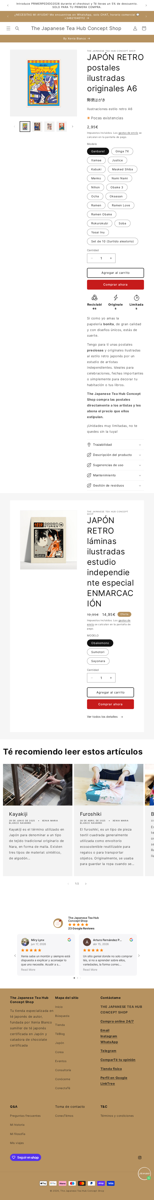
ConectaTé (62, 1088)
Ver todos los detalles (103, 716)
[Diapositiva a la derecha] (72, 126)
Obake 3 (116, 187)
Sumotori (97, 652)
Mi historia (17, 1124)
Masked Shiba (122, 169)
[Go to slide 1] (74, 978)
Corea (59, 1052)
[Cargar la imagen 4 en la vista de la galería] (62, 126)
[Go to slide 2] (77, 977)
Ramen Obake (101, 214)
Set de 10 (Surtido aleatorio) (112, 241)
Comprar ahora (115, 284)
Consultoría (63, 1070)
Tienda (60, 1024)
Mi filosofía (17, 1134)
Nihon (95, 187)
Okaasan (116, 196)
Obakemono (100, 643)
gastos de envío (128, 132)
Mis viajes (17, 1143)
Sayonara (98, 661)
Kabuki (96, 169)
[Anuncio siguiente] (146, 5)
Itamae (96, 160)
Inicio (59, 1006)
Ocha (95, 196)
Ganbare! (98, 151)
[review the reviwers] (69, 940)
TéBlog (60, 1033)
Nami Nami (120, 178)
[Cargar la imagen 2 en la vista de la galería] (37, 126)
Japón (59, 1042)
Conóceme (62, 1079)
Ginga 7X (122, 151)
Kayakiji (18, 814)
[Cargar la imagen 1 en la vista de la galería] (25, 126)
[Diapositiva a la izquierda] (14, 126)
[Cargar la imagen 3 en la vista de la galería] (49, 126)
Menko (96, 178)
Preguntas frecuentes (25, 1115)
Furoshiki (90, 814)
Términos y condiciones (117, 1115)
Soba (122, 223)
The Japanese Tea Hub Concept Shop (82, 1190)
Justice (117, 160)
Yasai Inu (98, 232)
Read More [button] (28, 969)
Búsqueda (62, 1015)
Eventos (60, 1061)
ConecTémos (64, 1115)
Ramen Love (121, 205)
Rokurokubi (99, 223)
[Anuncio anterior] (7, 5)
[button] (8, 28)
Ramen (96, 205)
